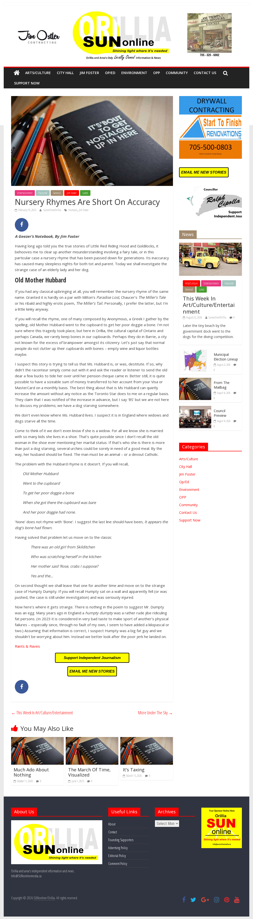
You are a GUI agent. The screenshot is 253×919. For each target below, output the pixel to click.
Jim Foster (89, 72)
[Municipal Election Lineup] (195, 352)
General (57, 193)
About (111, 824)
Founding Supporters (120, 840)
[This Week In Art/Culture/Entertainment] (210, 245)
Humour (72, 210)
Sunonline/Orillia (52, 210)
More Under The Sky (155, 713)
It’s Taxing (134, 770)
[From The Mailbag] (195, 380)
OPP (156, 72)
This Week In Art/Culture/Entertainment (42, 713)
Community (177, 72)
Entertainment (24, 193)
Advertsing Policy (117, 847)
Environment (134, 72)
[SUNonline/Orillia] (16, 73)
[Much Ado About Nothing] (37, 740)
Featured (42, 193)
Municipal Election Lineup (226, 357)
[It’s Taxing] (146, 740)
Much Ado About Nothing (31, 772)
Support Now (27, 83)
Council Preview (220, 413)
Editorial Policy (117, 855)
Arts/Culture (38, 72)
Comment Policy (117, 863)
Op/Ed (110, 72)
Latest (85, 193)
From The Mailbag (222, 385)
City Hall (65, 72)
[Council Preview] (195, 408)
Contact (112, 832)
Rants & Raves (27, 646)
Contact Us (205, 72)
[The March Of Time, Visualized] (92, 740)
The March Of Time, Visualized (89, 772)
